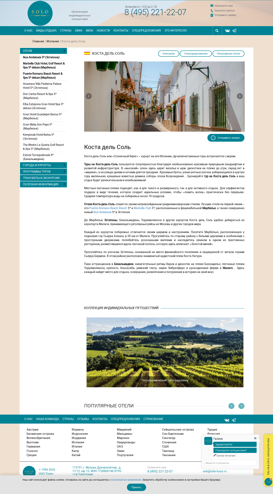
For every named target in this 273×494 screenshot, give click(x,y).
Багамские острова (40, 434)
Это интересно (175, 30)
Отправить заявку (225, 15)
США (165, 446)
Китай (76, 455)
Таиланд (168, 451)
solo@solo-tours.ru (215, 471)
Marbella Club (142, 208)
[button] (89, 96)
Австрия (32, 429)
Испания (53, 41)
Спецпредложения (146, 30)
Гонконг (32, 451)
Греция (31, 455)
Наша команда (47, 419)
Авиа (78, 30)
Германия (33, 446)
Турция (212, 429)
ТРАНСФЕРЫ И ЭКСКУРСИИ (41, 178)
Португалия (125, 455)
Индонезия (80, 434)
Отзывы (83, 419)
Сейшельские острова (178, 429)
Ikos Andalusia (102, 212)
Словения (169, 442)
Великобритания (38, 438)
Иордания (79, 438)
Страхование (153, 419)
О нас (28, 30)
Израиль (78, 429)
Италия (77, 446)
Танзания (168, 455)
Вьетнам (33, 442)
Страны (65, 30)
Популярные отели (228, 53)
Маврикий (124, 429)
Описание (168, 53)
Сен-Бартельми (173, 434)
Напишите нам (223, 5)
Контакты (121, 30)
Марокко (123, 438)
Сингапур (168, 438)
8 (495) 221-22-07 (155, 12)
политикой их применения (126, 479)
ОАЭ (120, 446)
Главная (38, 41)
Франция (213, 434)
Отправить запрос (229, 137)
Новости (103, 30)
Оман (121, 451)
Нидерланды (126, 442)
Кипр (75, 451)
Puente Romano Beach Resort (108, 208)
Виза (89, 30)
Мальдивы (124, 434)
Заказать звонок (224, 10)
